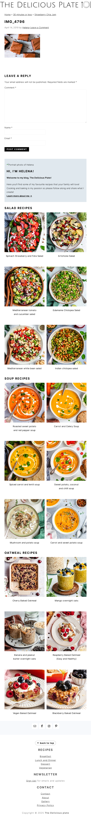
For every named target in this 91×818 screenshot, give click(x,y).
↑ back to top (45, 743)
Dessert (45, 764)
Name (8, 127)
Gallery (45, 801)
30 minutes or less (22, 14)
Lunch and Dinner (45, 760)
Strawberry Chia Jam (45, 14)
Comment (10, 87)
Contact (45, 794)
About (45, 797)
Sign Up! (31, 781)
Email (8, 138)
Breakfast (45, 756)
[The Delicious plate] (45, 7)
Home (8, 14)
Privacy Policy (45, 805)
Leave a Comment (39, 27)
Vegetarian (45, 768)
